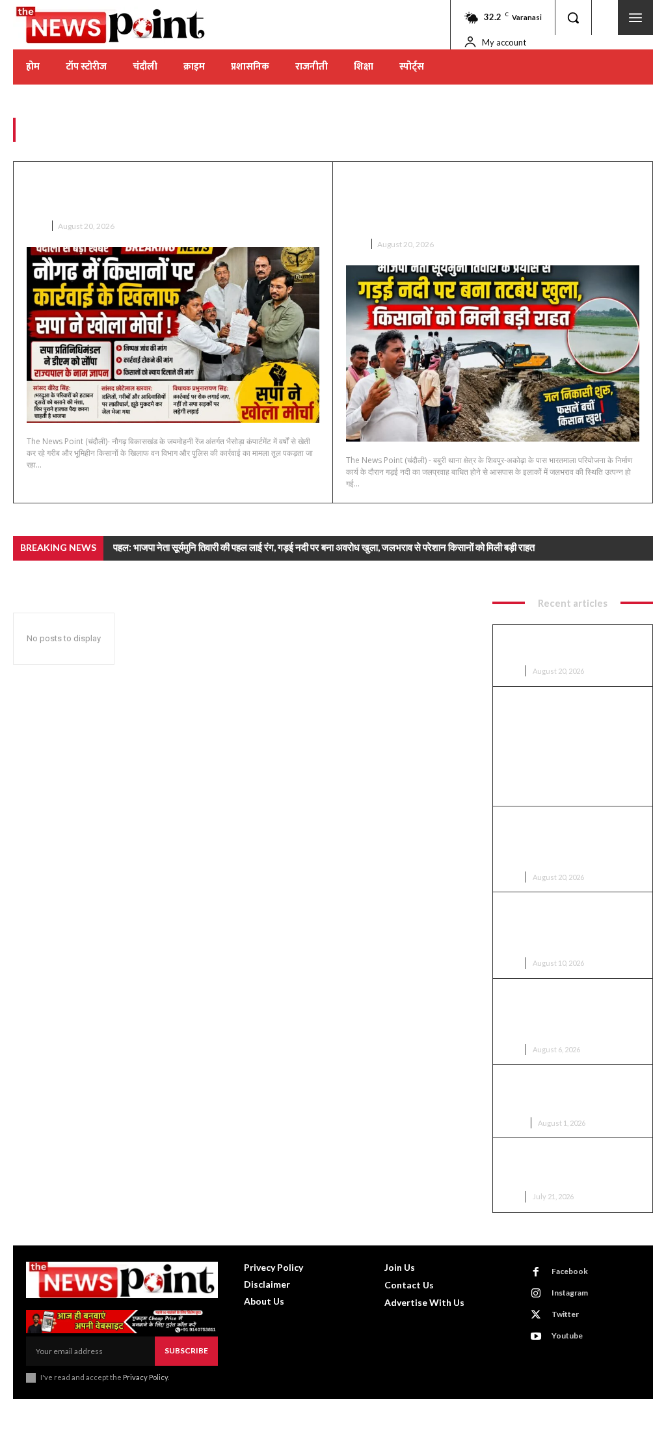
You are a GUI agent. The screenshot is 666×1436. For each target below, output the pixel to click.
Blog (513, 1123)
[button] (573, 17)
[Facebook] (536, 1272)
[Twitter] (536, 1315)
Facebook (570, 1271)
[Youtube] (536, 1336)
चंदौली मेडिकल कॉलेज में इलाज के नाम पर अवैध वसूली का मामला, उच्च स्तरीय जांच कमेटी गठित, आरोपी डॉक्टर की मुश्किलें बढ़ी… (572, 927)
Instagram (570, 1292)
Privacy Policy (145, 1377)
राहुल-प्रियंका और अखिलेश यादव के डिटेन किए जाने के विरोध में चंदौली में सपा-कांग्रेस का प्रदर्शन (572, 1167)
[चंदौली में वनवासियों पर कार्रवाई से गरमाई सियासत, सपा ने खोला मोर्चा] (173, 335)
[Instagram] (536, 1293)
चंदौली (35, 226)
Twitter (565, 1314)
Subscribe (186, 1350)
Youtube (567, 1335)
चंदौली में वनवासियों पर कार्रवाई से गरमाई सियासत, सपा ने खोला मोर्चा (171, 192)
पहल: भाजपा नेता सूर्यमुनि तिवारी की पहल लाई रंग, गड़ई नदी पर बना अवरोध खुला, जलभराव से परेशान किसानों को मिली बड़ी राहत (492, 201)
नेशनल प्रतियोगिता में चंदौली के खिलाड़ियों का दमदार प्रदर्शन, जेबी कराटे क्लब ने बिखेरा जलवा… (572, 1093)
